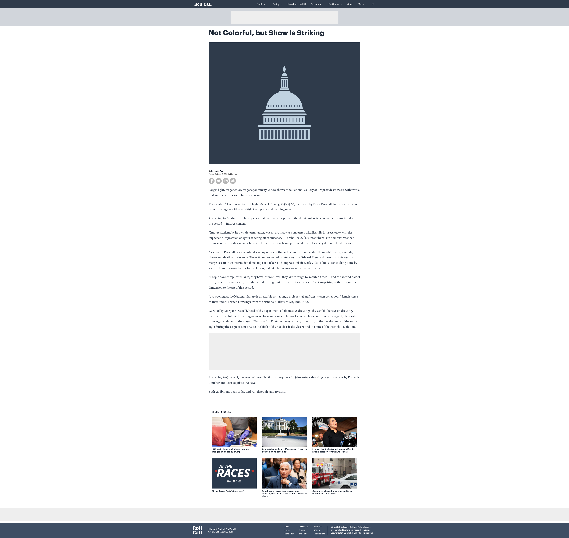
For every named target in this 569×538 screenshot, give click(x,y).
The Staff (302, 534)
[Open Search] (373, 4)
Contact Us (303, 526)
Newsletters (289, 534)
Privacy (302, 530)
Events (287, 530)
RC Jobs (317, 530)
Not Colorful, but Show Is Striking (266, 32)
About (286, 526)
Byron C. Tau (217, 171)
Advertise (318, 526)
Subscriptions (319, 534)
